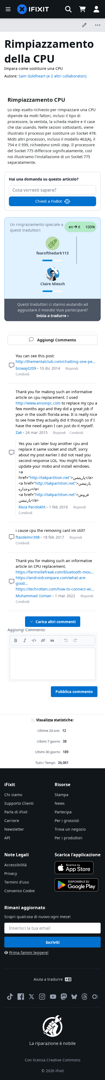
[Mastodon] (64, 996)
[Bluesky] (74, 997)
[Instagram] (42, 996)
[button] (68, 9)
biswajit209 (26, 368)
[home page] (33, 9)
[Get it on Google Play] (76, 884)
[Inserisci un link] (43, 640)
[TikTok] (10, 996)
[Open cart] (82, 9)
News (60, 803)
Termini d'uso (16, 882)
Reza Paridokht (32, 507)
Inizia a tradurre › (52, 315)
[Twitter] (31, 996)
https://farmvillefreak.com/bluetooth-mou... (55, 572)
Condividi (22, 374)
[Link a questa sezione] (5, 100)
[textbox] (52, 664)
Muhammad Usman (33, 595)
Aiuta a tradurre (48, 979)
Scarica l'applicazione (77, 855)
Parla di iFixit (15, 811)
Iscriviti (53, 942)
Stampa (61, 794)
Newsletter (14, 829)
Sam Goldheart (32, 76)
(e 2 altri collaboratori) (66, 76)
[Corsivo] (24, 640)
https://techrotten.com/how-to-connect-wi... (55, 589)
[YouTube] (53, 996)
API (7, 837)
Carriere (11, 820)
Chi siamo (13, 794)
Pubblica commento (74, 691)
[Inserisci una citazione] (52, 640)
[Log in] (96, 9)
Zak (19, 432)
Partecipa (63, 811)
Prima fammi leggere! (28, 952)
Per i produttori (68, 837)
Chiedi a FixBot (48, 201)
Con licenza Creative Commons (52, 1059)
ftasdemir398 (28, 537)
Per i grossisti (67, 820)
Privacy (10, 873)
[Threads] (84, 996)
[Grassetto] (15, 640)
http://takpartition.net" (50, 477)
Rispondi (71, 368)
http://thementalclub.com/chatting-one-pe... (56, 361)
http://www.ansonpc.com (38, 403)
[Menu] (8, 9)
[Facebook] (21, 996)
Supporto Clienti (19, 803)
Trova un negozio (70, 829)
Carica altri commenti (56, 621)
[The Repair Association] (95, 996)
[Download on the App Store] (74, 867)
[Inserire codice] (34, 640)
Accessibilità (15, 864)
